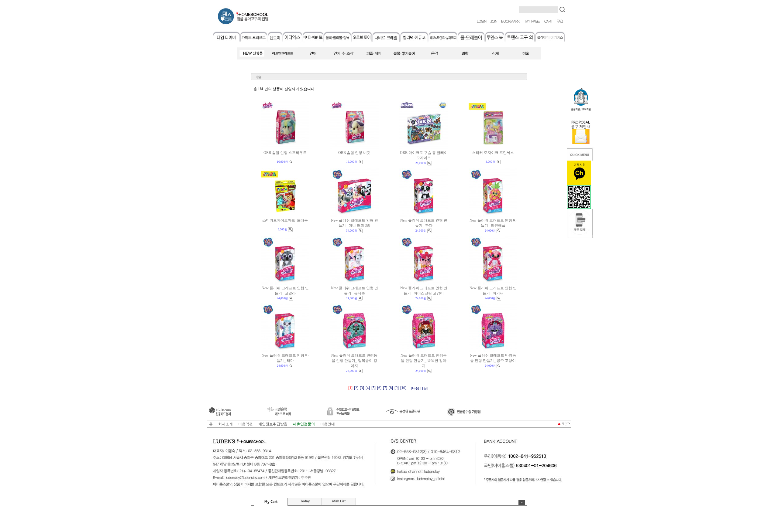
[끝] (425, 388)
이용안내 (327, 424)
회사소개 (225, 424)
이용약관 (245, 424)
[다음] (416, 388)
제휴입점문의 (304, 424)
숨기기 (521, 502)
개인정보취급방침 (272, 424)
